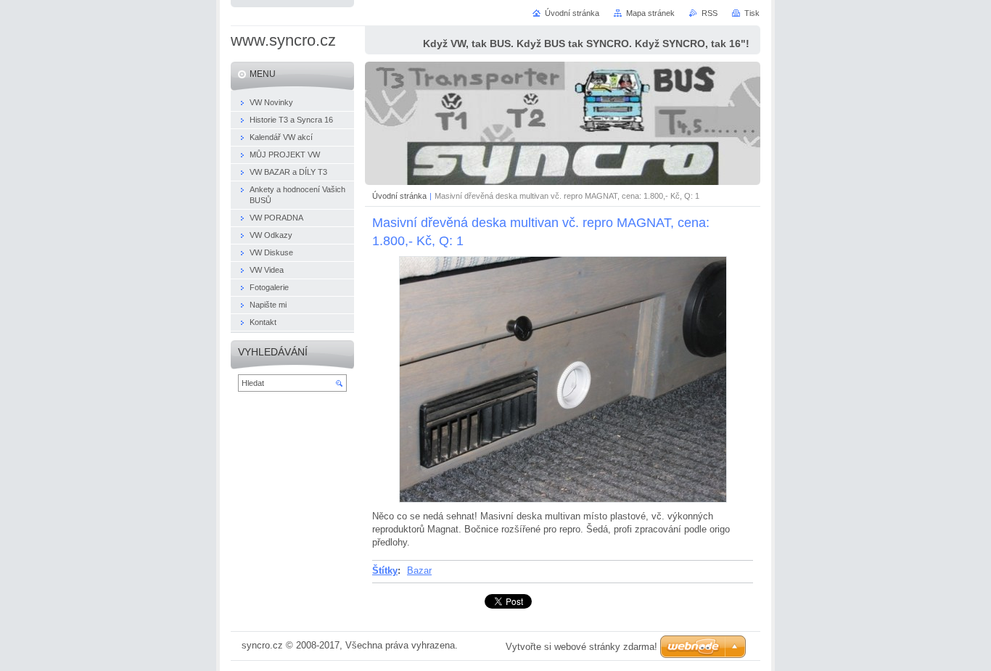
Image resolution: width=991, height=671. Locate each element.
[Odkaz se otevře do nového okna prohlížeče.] (563, 499)
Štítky (385, 570)
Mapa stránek (650, 13)
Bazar (419, 570)
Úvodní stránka (399, 196)
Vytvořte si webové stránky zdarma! (581, 646)
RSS (709, 13)
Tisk (752, 13)
